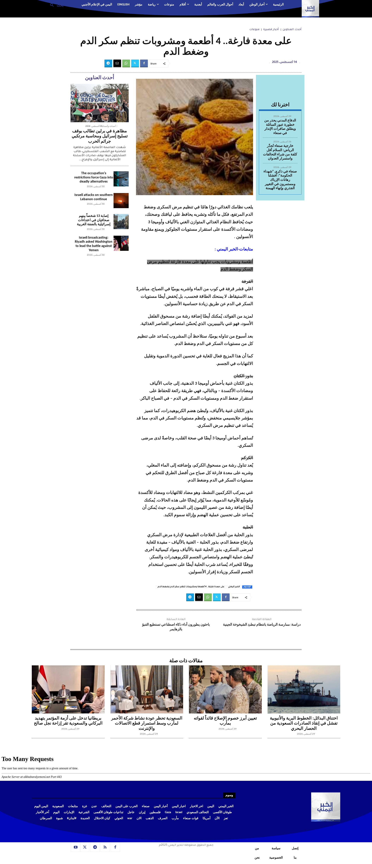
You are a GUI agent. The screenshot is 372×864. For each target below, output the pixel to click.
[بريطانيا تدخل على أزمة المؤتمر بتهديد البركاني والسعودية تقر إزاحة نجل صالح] (68, 689)
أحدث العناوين (292, 29)
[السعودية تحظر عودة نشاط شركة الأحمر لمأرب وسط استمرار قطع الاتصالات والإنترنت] (146, 689)
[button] (55, 5)
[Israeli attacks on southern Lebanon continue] (121, 200)
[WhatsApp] (126, 63)
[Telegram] (108, 63)
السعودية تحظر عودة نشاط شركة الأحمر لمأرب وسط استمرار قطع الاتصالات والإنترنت (146, 723)
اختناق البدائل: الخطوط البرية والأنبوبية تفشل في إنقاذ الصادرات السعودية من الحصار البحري (304, 723)
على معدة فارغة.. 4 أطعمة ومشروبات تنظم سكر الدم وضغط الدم (191, 587)
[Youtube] (75, 847)
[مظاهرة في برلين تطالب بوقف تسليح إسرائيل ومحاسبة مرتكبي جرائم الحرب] (100, 103)
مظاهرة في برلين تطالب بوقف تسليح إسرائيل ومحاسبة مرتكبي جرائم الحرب (100, 136)
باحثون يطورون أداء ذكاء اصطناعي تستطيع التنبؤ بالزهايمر (176, 627)
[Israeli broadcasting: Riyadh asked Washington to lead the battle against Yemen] (121, 243)
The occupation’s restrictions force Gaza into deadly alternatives (93, 177)
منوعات (254, 29)
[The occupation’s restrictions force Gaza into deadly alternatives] (121, 178)
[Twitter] (135, 63)
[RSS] (105, 847)
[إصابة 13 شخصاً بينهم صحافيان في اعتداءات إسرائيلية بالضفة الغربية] (121, 221)
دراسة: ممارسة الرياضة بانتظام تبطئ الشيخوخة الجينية (262, 625)
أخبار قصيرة (271, 29)
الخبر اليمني (234, 587)
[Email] (117, 63)
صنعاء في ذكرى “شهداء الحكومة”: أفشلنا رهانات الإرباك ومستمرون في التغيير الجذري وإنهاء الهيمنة (280, 180)
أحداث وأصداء (109, 126)
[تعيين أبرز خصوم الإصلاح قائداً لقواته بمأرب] (225, 689)
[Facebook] (144, 63)
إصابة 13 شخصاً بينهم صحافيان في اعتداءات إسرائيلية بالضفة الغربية (93, 220)
